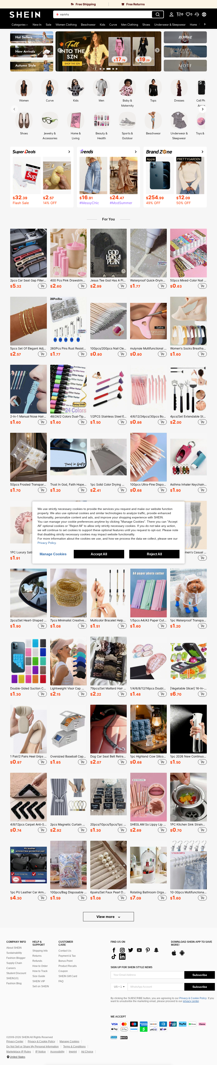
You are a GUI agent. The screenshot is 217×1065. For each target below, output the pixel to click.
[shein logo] (25, 14)
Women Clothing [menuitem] (66, 24)
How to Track (39, 971)
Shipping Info (40, 950)
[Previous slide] (59, 50)
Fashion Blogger (15, 957)
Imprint (73, 1051)
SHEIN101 (12, 978)
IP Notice (40, 1051)
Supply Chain (14, 963)
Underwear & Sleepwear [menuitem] (170, 24)
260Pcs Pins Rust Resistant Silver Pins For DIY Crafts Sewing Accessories (68, 348)
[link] (54, 4)
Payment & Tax (67, 955)
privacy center (191, 1001)
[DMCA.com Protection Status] (124, 1037)
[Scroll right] (204, 24)
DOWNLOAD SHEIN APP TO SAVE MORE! (191, 943)
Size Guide (38, 976)
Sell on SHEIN (40, 986)
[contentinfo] (163, 1027)
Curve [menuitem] (113, 24)
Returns (37, 955)
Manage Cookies (69, 1041)
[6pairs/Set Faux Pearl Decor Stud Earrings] (108, 865)
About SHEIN (14, 947)
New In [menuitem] (37, 24)
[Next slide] (157, 50)
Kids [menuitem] (102, 24)
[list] (139, 953)
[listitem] (28, 259)
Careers (11, 968)
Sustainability (14, 952)
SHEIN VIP (38, 981)
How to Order (40, 966)
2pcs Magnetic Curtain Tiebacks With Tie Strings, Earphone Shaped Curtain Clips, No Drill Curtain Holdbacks (68, 824)
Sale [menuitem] (48, 24)
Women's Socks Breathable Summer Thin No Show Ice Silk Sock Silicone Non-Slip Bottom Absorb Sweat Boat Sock (188, 348)
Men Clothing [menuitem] (129, 24)
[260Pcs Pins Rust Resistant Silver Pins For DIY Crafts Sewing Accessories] (68, 321)
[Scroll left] (199, 24)
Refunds (37, 960)
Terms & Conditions (74, 1046)
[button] (196, 14)
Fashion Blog (14, 983)
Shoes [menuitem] (146, 24)
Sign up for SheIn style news (131, 967)
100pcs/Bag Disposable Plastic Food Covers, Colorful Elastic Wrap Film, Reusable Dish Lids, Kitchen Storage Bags (68, 892)
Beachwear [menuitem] (88, 24)
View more (105, 917)
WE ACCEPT (118, 1016)
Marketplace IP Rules (18, 1051)
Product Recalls (67, 966)
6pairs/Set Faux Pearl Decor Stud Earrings (108, 892)
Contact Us (64, 950)
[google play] (182, 955)
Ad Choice (87, 1051)
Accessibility (57, 1051)
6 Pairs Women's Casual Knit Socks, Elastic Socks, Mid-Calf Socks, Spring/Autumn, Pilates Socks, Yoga (188, 552)
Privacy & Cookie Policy (193, 998)
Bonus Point (65, 960)
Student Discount (16, 973)
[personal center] (171, 14)
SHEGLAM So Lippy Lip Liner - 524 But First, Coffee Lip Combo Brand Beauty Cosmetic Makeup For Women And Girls (148, 824)
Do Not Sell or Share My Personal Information (32, 1046)
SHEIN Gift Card (67, 976)
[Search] (157, 14)
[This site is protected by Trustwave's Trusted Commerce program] (114, 1037)
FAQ (60, 981)
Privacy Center (14, 1041)
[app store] (174, 955)
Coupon (63, 971)
